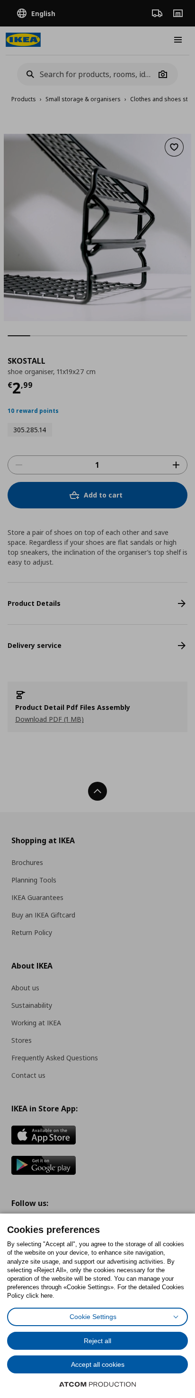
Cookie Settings (93, 1316)
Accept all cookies (97, 1364)
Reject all (97, 1341)
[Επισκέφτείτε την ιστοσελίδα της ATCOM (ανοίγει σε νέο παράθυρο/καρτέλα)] (97, 1384)
